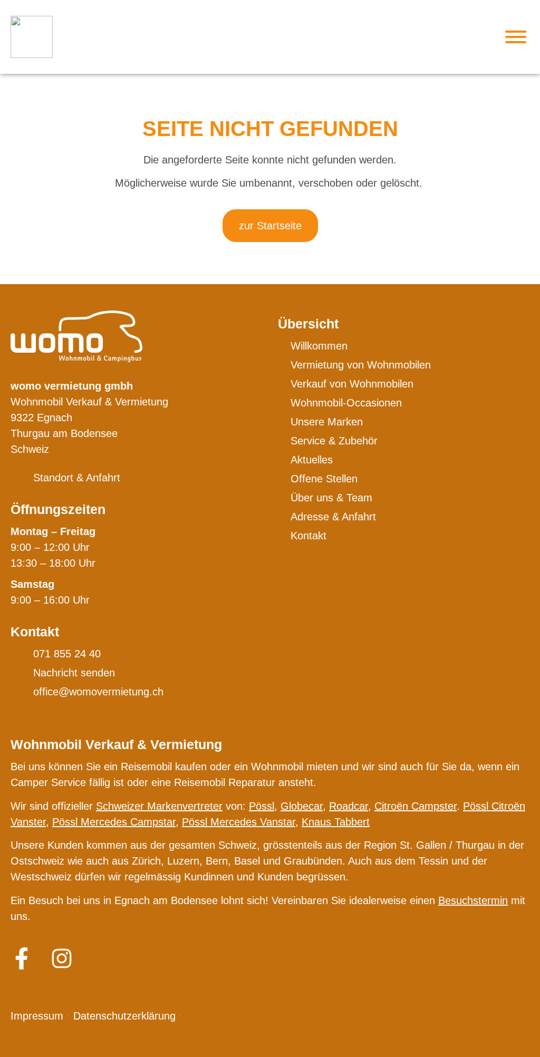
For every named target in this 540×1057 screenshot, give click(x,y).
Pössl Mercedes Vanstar (238, 822)
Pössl (261, 806)
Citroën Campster (415, 806)
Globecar (302, 806)
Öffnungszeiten (58, 509)
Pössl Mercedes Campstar (114, 822)
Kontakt (35, 631)
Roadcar (348, 806)
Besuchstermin (473, 900)
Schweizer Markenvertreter (159, 806)
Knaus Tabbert (336, 822)
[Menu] (515, 37)
